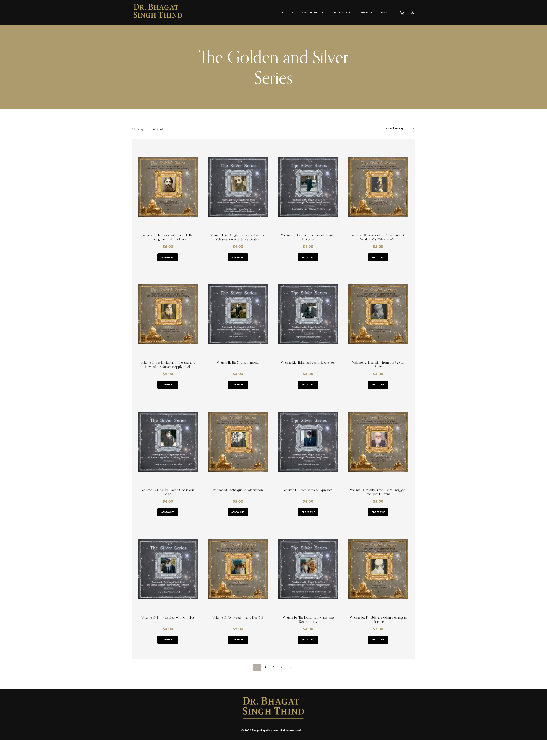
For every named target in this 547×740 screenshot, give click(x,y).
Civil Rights (310, 12)
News (385, 12)
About (284, 12)
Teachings (339, 12)
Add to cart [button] (167, 257)
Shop (364, 12)
